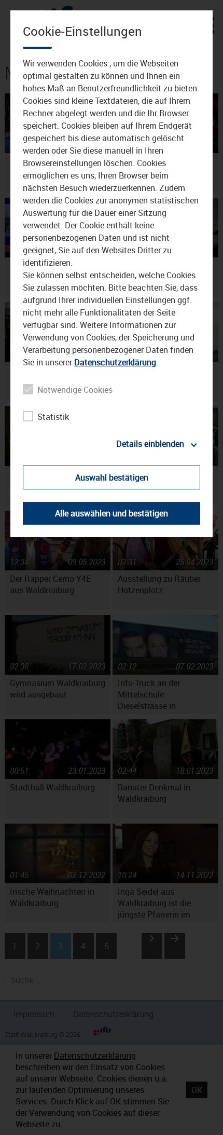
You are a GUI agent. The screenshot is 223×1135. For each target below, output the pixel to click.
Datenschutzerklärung (115, 362)
